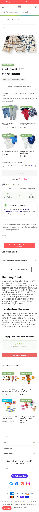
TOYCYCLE (10, 501)
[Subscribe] (32, 468)
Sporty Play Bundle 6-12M (10, 151)
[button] (2, 6)
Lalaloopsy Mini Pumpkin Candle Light (27, 390)
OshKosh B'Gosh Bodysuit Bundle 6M (28, 124)
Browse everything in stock (12, 162)
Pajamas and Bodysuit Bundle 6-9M (27, 152)
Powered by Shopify (20, 501)
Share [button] (6, 236)
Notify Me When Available (19, 86)
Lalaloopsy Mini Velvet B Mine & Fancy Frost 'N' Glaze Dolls (27, 418)
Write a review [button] (19, 355)
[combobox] (19, 12)
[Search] (4, 12)
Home (5, 20)
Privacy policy (8, 504)
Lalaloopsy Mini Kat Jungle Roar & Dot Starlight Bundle (10, 390)
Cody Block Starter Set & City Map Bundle (9, 417)
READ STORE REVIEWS (19, 270)
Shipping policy (32, 504)
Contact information (20, 507)
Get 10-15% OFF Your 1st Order (19, 245)
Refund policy (32, 501)
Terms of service (20, 504)
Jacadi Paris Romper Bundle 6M (8, 124)
